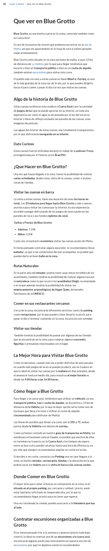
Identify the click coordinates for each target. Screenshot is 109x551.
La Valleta (38, 64)
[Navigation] (4, 4)
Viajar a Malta (16, 4)
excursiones (39, 72)
